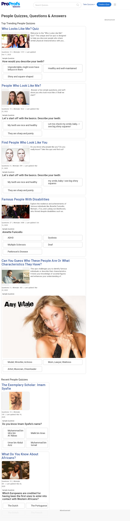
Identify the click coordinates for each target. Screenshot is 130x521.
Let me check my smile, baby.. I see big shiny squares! (63, 125)
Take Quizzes (88, 4)
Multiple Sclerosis (17, 244)
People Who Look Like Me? (21, 85)
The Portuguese (39, 505)
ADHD (11, 237)
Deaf (50, 244)
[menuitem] (89, 4)
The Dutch (13, 505)
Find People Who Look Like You (24, 142)
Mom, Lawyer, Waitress (59, 362)
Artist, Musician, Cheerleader (22, 369)
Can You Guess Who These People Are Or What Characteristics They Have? (36, 262)
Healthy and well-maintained (62, 68)
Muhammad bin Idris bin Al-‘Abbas (15, 433)
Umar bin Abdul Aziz (15, 443)
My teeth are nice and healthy (22, 125)
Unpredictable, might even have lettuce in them (23, 68)
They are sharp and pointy (21, 133)
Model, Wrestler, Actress (20, 362)
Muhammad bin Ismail (38, 443)
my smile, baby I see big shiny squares (63, 182)
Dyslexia (52, 237)
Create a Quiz (104, 4)
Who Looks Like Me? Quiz (20, 29)
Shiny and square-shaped (20, 76)
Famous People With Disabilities (25, 199)
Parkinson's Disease (18, 251)
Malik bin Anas (38, 433)
